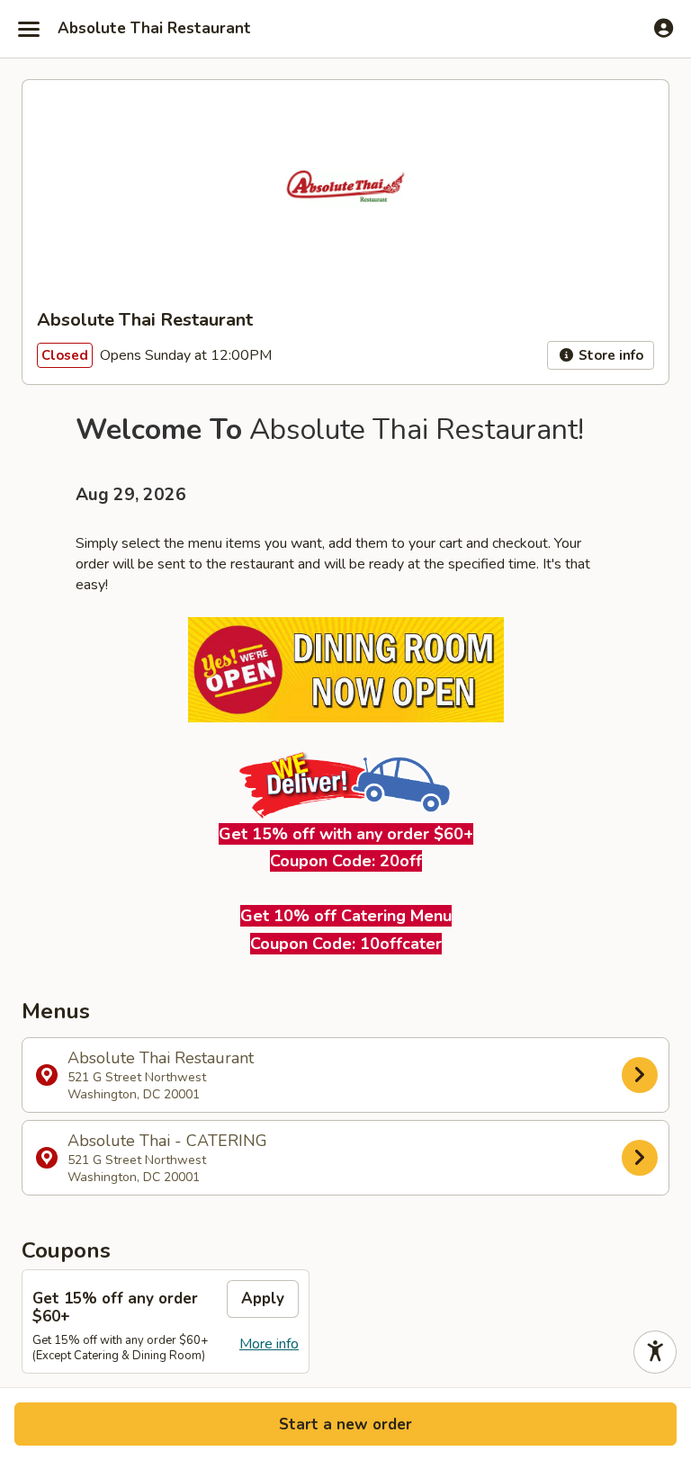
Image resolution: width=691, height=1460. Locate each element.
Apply (262, 1298)
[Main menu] (29, 29)
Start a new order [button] (345, 1424)
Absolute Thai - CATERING (167, 1158)
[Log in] (663, 28)
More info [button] (269, 1344)
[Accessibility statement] (655, 1352)
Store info (609, 355)
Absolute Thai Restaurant (154, 29)
